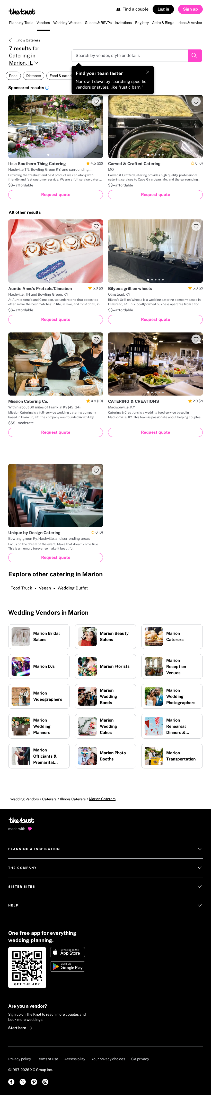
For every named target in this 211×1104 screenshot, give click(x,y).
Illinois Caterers (27, 40)
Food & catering (63, 76)
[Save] (96, 101)
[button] (47, 88)
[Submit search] (195, 55)
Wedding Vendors (24, 799)
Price (13, 76)
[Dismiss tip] (148, 72)
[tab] (48, 155)
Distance (33, 76)
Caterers (49, 799)
